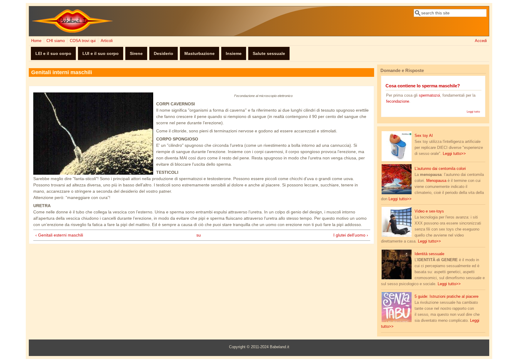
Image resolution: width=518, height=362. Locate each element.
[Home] (72, 31)
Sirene (136, 53)
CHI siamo (55, 41)
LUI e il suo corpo (100, 53)
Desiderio (163, 53)
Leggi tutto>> (454, 154)
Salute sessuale (269, 53)
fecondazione (397, 101)
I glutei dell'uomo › (350, 235)
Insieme (234, 53)
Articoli (107, 41)
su (198, 235)
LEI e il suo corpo (53, 53)
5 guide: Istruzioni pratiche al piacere (446, 296)
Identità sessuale (429, 254)
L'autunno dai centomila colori (440, 169)
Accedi (481, 41)
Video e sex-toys (429, 211)
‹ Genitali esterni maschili (59, 235)
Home (36, 41)
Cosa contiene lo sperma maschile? (423, 85)
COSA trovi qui (83, 41)
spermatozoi (429, 95)
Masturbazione (199, 53)
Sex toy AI (424, 136)
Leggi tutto (473, 111)
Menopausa (437, 181)
